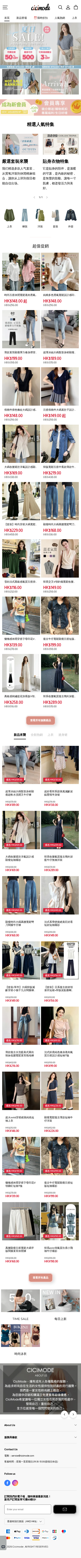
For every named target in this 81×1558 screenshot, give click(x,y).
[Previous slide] (34, 197)
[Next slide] (47, 197)
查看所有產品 (40, 1277)
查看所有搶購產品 (40, 720)
